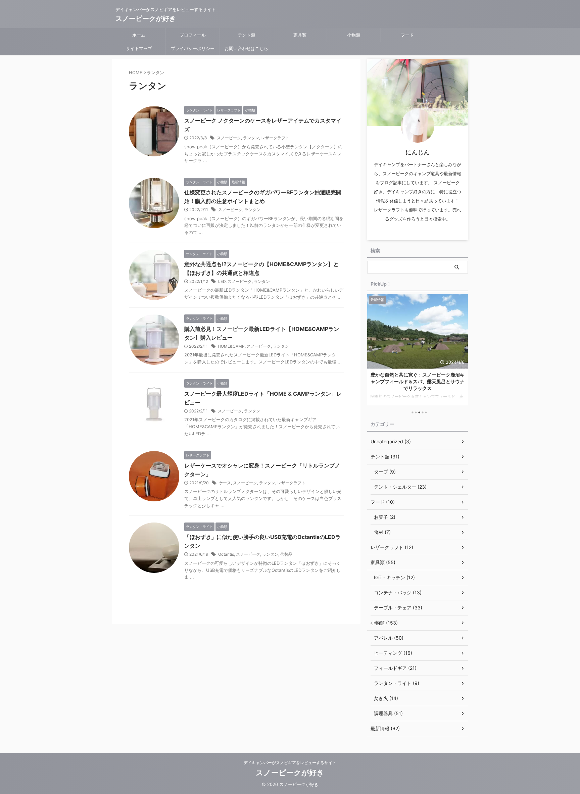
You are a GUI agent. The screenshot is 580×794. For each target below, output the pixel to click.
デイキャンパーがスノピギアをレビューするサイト (290, 762)
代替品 (286, 554)
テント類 (246, 35)
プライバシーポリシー (192, 48)
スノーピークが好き (145, 18)
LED (222, 281)
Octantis (226, 554)
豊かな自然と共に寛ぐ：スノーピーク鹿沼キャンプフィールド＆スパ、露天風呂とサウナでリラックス (418, 381)
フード (407, 35)
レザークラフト (275, 137)
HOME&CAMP (231, 346)
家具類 (299, 35)
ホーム (138, 35)
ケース (225, 482)
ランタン (251, 137)
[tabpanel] (417, 349)
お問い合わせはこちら (246, 48)
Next (461, 354)
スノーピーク (229, 137)
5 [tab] (426, 412)
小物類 (353, 35)
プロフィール (193, 35)
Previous (373, 354)
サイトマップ (139, 48)
